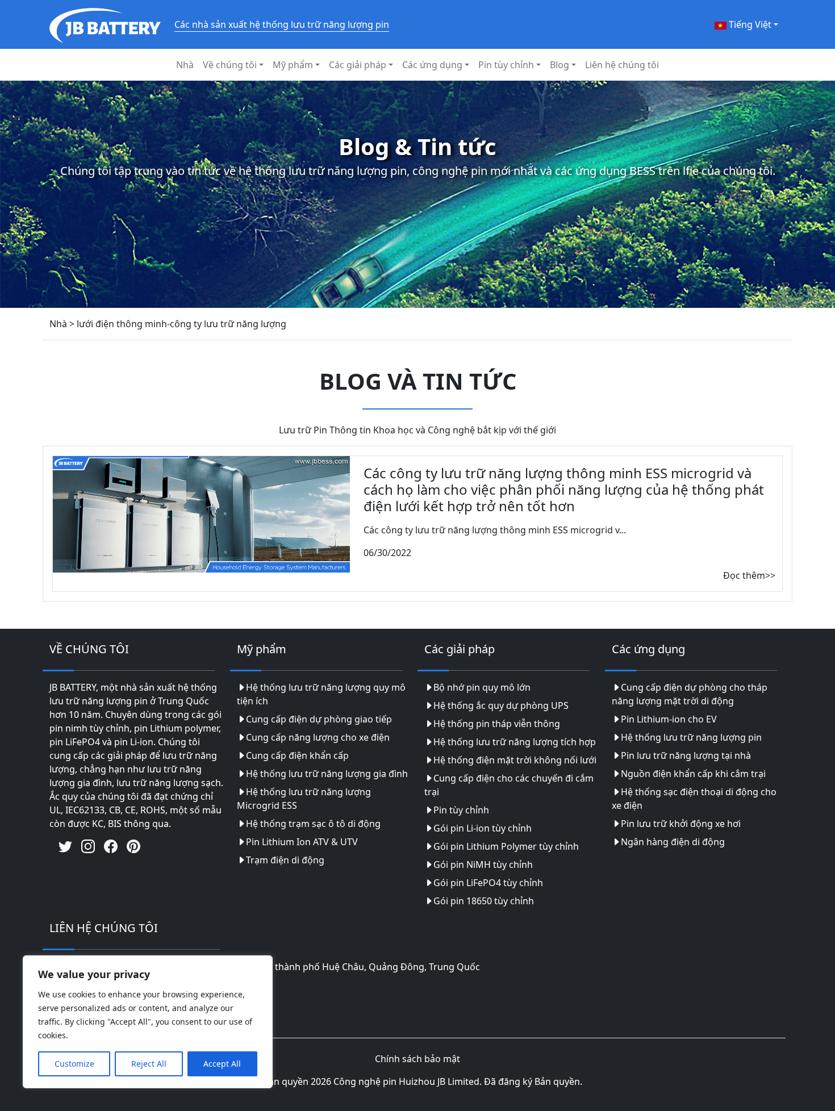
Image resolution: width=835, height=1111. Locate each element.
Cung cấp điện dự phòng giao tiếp (319, 719)
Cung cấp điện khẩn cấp (297, 755)
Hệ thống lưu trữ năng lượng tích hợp (514, 742)
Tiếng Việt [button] (749, 24)
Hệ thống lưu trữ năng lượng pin (691, 737)
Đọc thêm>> (749, 575)
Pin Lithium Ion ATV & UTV (302, 842)
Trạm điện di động (285, 860)
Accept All (222, 1063)
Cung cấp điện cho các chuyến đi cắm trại (509, 785)
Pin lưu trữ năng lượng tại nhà (686, 755)
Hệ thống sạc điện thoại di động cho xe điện (694, 799)
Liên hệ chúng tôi (622, 65)
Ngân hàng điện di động (673, 842)
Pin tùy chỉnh (461, 810)
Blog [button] (559, 65)
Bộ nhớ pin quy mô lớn (482, 687)
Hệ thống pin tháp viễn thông (496, 723)
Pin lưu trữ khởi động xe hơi (681, 823)
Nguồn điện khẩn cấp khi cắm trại (693, 773)
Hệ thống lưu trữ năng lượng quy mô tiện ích (321, 694)
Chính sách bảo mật (417, 1058)
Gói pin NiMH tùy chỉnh (483, 864)
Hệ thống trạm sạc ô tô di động (313, 823)
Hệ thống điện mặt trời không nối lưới (514, 760)
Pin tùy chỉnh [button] (506, 65)
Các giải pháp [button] (357, 65)
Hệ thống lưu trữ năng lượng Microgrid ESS (304, 799)
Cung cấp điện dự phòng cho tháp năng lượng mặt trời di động (689, 694)
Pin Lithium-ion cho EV (669, 719)
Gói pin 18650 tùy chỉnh (483, 901)
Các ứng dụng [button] (432, 65)
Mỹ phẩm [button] (293, 65)
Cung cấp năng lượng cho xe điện (318, 737)
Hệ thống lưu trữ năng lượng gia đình (327, 773)
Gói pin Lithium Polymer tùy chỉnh (506, 846)
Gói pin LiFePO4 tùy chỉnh (488, 882)
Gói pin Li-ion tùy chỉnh (482, 828)
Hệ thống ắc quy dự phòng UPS (501, 705)
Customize (74, 1063)
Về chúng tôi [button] (230, 65)
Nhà (185, 65)
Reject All (148, 1063)
